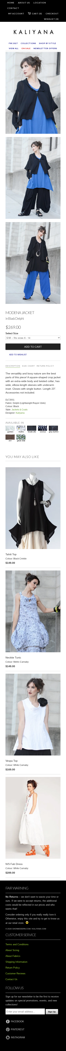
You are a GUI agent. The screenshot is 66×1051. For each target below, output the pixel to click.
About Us (24, 2)
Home (10, 2)
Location (40, 2)
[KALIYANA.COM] (33, 32)
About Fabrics (13, 956)
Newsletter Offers (45, 48)
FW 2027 (13, 43)
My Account (16, 13)
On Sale (26, 48)
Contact (13, 8)
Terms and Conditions (17, 944)
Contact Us (11, 979)
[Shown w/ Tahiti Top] (33, 93)
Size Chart (28, 366)
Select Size (12, 333)
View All (14, 48)
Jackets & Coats (19, 409)
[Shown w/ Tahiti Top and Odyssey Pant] (33, 178)
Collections (28, 43)
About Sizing (12, 950)
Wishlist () (51, 19)
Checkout (52, 13)
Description (13, 366)
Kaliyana (20, 413)
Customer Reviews (15, 973)
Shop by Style (47, 43)
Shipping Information (16, 961)
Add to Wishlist (18, 354)
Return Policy (45, 366)
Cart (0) (37, 13)
